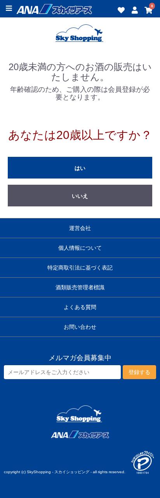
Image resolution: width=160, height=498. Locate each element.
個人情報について (80, 248)
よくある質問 (80, 307)
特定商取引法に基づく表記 (80, 267)
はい (80, 168)
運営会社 (80, 228)
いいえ (80, 196)
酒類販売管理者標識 (80, 287)
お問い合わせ (80, 327)
